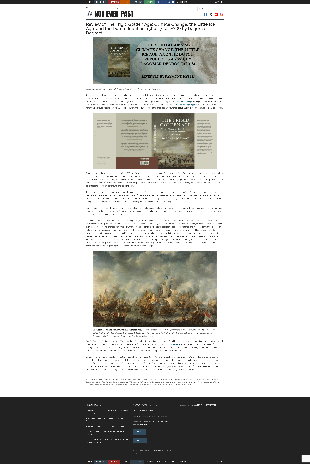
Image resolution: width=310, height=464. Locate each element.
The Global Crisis (183, 101)
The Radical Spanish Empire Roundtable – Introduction (107, 426)
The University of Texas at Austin (150, 416)
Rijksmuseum (148, 336)
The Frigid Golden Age (184, 105)
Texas (125, 462)
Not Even (114, 13)
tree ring (174, 344)
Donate (139, 432)
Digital (150, 462)
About (218, 462)
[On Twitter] (210, 14)
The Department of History (143, 411)
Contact (140, 440)
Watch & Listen (165, 462)
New (90, 462)
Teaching (137, 462)
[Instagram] (221, 14)
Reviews (114, 462)
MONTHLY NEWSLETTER (206, 405)
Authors (182, 462)
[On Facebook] (205, 14)
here (158, 89)
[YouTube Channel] (216, 14)
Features (101, 462)
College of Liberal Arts (160, 422)
